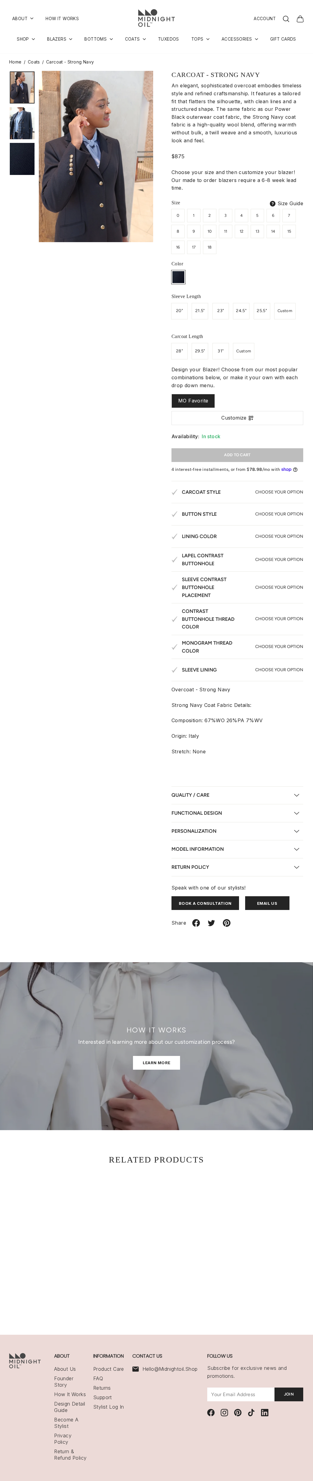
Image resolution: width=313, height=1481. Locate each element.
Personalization (193, 831)
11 (225, 231)
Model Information (197, 849)
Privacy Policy (63, 1438)
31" (220, 351)
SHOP (23, 39)
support (102, 1397)
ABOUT (20, 18)
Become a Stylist (66, 1423)
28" (179, 351)
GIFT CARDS (283, 39)
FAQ (98, 1378)
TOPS (198, 39)
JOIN (289, 1394)
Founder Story (63, 1381)
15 (289, 231)
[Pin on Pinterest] (226, 925)
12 (242, 231)
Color (177, 263)
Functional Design (196, 813)
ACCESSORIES (237, 39)
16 (178, 247)
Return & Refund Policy (70, 1454)
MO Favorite (193, 401)
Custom (285, 310)
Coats (34, 61)
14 (273, 231)
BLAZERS (57, 39)
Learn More (157, 1062)
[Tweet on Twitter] (211, 925)
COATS (133, 39)
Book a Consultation (205, 903)
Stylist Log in (108, 1407)
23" (220, 310)
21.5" (200, 310)
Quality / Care (190, 795)
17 (194, 247)
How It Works (70, 1394)
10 (210, 231)
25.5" (262, 310)
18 (210, 247)
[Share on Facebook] (196, 925)
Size (175, 202)
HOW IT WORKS (62, 18)
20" (179, 310)
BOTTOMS (96, 39)
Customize (234, 418)
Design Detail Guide (69, 1407)
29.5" (200, 351)
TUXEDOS (168, 39)
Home (15, 61)
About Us (65, 1369)
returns (102, 1388)
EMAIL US (267, 903)
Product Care (108, 1369)
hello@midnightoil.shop (170, 1369)
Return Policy (190, 867)
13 (258, 231)
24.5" (241, 310)
